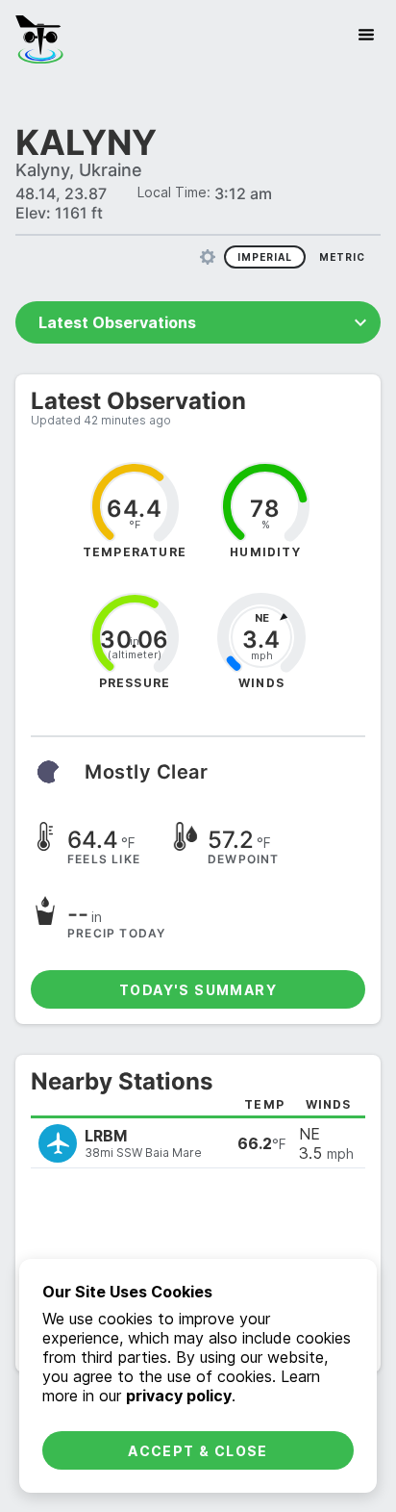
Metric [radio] (342, 257)
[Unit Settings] (207, 257)
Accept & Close (198, 1451)
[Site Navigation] (366, 34)
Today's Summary (198, 990)
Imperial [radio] (264, 257)
